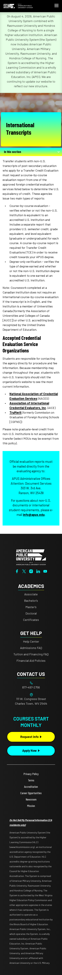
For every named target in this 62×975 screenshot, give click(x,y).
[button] (56, 6)
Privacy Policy (31, 774)
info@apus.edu (34, 515)
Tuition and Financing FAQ (31, 654)
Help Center (31, 641)
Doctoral (31, 613)
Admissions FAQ (31, 648)
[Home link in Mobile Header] (18, 6)
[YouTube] (45, 571)
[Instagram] (31, 571)
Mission (31, 806)
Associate (31, 594)
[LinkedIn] (38, 571)
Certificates (31, 620)
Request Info (29, 737)
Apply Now (29, 750)
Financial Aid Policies (31, 660)
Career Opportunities (31, 793)
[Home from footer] (31, 557)
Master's (31, 607)
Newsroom (31, 799)
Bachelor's (31, 600)
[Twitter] (24, 571)
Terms (31, 780)
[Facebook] (17, 571)
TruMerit (15, 412)
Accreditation (31, 786)
